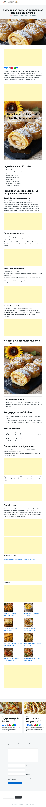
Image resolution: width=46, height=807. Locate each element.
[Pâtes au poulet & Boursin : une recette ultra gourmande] (35, 708)
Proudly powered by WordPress (17, 804)
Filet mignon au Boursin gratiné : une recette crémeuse (10, 720)
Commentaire (10, 747)
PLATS (3, 716)
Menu (42, 2)
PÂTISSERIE (6, 695)
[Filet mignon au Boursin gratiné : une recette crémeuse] (11, 708)
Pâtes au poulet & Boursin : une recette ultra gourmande (33, 720)
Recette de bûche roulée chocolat (12, 561)
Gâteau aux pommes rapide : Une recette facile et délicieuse (19, 559)
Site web (28, 774)
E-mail (28, 770)
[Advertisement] (23, 57)
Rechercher (5, 795)
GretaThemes (32, 804)
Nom (27, 765)
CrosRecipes (15, 15)
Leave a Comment (32, 15)
